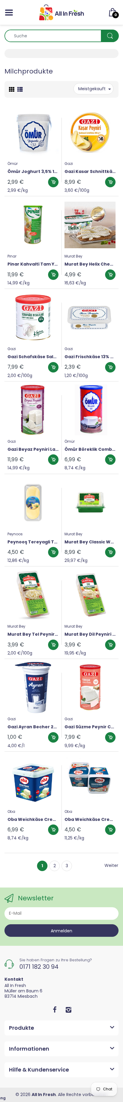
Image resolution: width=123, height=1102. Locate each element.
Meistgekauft (92, 89)
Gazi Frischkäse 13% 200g (90, 357)
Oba (11, 811)
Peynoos (15, 534)
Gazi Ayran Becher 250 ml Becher (33, 727)
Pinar (11, 256)
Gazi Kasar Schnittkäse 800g (90, 171)
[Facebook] (54, 1009)
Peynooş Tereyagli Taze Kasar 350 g (33, 542)
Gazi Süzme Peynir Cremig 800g (90, 727)
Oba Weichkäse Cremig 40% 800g (33, 819)
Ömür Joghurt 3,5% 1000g (33, 171)
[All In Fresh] (61, 12)
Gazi (68, 163)
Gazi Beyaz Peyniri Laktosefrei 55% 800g (33, 449)
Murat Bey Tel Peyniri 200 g (33, 634)
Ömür (12, 163)
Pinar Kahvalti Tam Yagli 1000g (33, 264)
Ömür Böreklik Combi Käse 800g (90, 449)
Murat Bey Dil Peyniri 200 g (90, 634)
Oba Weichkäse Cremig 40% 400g (90, 819)
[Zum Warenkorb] (53, 182)
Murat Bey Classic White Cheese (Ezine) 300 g (90, 542)
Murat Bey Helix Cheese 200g (90, 264)
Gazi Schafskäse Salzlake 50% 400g (33, 357)
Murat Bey (73, 256)
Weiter (111, 865)
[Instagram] (68, 1009)
